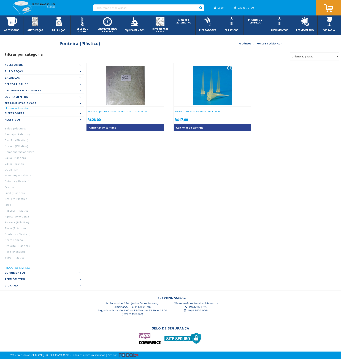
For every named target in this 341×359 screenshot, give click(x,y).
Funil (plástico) (15, 193)
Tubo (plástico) (15, 257)
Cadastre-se (246, 7)
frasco (9, 187)
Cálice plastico (15, 163)
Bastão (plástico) (16, 140)
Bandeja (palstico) (17, 134)
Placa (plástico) (15, 228)
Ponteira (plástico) (18, 234)
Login (220, 7)
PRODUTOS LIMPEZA (17, 267)
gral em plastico (16, 199)
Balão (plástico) (15, 128)
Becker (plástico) (16, 146)
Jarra (8, 204)
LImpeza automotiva (17, 108)
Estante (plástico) (17, 181)
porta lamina (14, 240)
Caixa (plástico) (15, 157)
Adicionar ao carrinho (102, 127)
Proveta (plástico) (17, 246)
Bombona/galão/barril (20, 152)
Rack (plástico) (15, 251)
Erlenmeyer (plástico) (20, 175)
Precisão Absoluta (27, 355)
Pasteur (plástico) (17, 210)
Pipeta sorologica (17, 216)
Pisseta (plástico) (17, 222)
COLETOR (11, 169)
